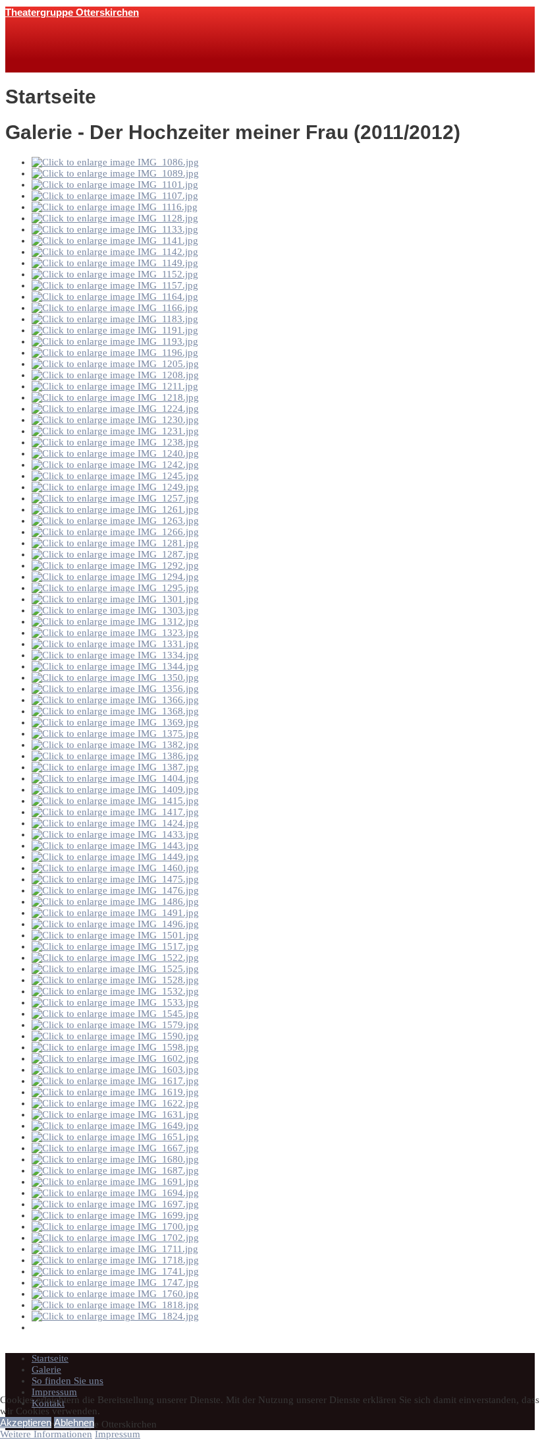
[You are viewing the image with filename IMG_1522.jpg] (115, 957)
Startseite (50, 1358)
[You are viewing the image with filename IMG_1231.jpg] (115, 431)
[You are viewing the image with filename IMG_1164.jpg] (115, 296)
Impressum (54, 1392)
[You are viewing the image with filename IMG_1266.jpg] (115, 532)
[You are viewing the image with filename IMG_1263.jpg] (115, 520)
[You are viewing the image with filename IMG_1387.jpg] (115, 767)
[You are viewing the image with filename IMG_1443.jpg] (115, 845)
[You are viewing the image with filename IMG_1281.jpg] (115, 543)
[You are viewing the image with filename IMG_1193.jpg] (115, 341)
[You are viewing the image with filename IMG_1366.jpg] (115, 700)
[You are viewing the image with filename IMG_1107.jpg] (115, 195)
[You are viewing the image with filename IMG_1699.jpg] (115, 1215)
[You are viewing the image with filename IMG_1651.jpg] (115, 1137)
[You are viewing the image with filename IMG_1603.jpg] (115, 1069)
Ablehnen (74, 1422)
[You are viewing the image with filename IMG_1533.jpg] (115, 1002)
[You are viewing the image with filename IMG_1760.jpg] (115, 1293)
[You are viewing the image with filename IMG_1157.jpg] (115, 285)
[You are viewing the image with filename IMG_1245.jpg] (115, 476)
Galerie (46, 1369)
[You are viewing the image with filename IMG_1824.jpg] (115, 1316)
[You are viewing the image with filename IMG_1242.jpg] (115, 464)
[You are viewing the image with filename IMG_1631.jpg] (115, 1114)
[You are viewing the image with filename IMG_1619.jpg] (115, 1092)
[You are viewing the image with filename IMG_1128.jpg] (115, 218)
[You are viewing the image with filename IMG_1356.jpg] (115, 688)
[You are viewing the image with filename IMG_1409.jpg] (115, 789)
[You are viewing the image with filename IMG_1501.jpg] (115, 935)
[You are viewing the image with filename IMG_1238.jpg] (115, 442)
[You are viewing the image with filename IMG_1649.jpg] (115, 1125)
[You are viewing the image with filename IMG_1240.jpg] (115, 453)
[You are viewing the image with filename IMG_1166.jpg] (115, 307)
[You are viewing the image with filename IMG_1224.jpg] (115, 408)
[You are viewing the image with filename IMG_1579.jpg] (115, 1025)
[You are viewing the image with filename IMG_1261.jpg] (115, 509)
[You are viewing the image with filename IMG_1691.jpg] (115, 1181)
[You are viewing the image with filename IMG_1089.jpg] (115, 173)
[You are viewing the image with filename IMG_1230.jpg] (115, 420)
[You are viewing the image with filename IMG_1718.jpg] (115, 1260)
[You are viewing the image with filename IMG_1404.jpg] (115, 778)
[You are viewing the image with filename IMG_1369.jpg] (115, 722)
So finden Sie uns (67, 1380)
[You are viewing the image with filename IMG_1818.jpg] (115, 1305)
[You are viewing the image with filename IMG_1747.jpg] (115, 1282)
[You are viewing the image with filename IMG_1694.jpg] (115, 1193)
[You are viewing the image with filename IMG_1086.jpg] (115, 162)
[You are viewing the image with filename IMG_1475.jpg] (115, 879)
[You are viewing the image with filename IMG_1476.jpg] (115, 890)
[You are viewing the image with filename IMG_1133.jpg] (115, 229)
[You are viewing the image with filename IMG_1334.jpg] (115, 655)
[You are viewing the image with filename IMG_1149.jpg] (115, 263)
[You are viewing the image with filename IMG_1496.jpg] (115, 924)
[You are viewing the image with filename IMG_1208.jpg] (115, 375)
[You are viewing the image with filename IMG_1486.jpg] (115, 901)
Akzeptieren (25, 1422)
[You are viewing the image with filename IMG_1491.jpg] (115, 912)
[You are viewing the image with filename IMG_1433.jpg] (115, 834)
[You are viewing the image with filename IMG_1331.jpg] (115, 644)
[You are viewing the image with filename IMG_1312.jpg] (115, 621)
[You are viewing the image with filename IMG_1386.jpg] (115, 756)
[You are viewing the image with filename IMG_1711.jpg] (115, 1249)
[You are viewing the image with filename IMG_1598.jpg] (115, 1047)
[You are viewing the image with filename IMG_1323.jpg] (115, 632)
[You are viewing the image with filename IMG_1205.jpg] (115, 364)
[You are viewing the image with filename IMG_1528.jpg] (115, 980)
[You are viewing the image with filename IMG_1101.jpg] (115, 184)
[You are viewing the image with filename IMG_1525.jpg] (115, 969)
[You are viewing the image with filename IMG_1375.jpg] (115, 733)
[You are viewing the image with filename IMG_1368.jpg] (115, 711)
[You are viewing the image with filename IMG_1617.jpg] (115, 1081)
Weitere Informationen (46, 1434)
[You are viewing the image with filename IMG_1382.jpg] (115, 744)
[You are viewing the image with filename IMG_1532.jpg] (115, 991)
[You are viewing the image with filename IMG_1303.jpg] (115, 610)
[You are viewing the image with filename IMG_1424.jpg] (115, 823)
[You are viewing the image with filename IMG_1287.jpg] (115, 554)
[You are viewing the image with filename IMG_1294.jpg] (115, 576)
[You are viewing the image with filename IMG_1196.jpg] (115, 352)
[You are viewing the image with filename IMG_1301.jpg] (115, 599)
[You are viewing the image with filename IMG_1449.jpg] (115, 856)
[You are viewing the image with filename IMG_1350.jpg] (115, 677)
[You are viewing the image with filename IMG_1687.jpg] (115, 1170)
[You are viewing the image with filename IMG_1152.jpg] (115, 274)
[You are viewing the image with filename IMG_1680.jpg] (115, 1159)
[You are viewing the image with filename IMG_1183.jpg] (115, 319)
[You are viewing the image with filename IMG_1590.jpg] (115, 1036)
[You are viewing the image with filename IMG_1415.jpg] (115, 800)
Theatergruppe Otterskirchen (72, 12)
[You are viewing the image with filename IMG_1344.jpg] (115, 666)
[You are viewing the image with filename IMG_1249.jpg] (115, 487)
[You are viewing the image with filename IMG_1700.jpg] (115, 1226)
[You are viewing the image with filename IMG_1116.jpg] (115, 207)
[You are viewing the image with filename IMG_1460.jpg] (115, 868)
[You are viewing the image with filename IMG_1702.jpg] (115, 1237)
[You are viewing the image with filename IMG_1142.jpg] (115, 251)
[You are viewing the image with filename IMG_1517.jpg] (115, 946)
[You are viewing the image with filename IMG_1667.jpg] (115, 1148)
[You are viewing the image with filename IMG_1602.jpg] (115, 1058)
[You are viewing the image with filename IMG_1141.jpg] (115, 240)
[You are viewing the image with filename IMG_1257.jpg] (115, 498)
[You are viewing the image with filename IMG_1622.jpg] (115, 1103)
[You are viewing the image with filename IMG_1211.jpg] (115, 386)
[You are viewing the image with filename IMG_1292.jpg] (115, 565)
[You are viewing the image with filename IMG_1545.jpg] (115, 1013)
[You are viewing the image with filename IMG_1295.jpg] (115, 588)
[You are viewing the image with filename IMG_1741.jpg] (115, 1271)
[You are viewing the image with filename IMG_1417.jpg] (115, 812)
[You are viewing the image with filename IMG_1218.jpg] (115, 397)
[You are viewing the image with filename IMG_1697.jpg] (115, 1204)
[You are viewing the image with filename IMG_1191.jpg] (115, 330)
